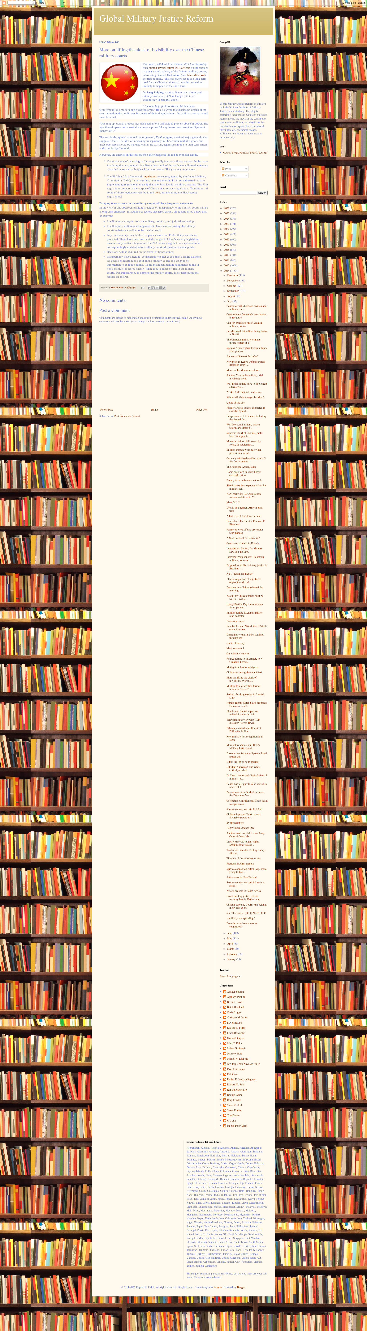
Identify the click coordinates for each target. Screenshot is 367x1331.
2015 (227, 265)
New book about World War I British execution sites (247, 627)
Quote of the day (236, 402)
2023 (227, 224)
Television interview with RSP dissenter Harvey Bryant (243, 721)
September (233, 291)
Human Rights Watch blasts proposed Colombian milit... (247, 704)
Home (154, 409)
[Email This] (150, 288)
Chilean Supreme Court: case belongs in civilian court (247, 906)
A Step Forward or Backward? (243, 538)
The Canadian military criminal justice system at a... (244, 341)
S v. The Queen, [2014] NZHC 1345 (246, 913)
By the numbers (235, 822)
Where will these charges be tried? (245, 397)
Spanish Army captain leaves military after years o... (247, 349)
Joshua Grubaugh (236, 1048)
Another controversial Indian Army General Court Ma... (246, 834)
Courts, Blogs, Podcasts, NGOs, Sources (245, 152)
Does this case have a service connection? (242, 924)
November (233, 280)
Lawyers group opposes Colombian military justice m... (246, 558)
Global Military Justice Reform (156, 18)
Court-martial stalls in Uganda (243, 543)
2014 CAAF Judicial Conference (244, 392)
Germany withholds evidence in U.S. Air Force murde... (246, 459)
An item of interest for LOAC (242, 356)
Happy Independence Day (240, 828)
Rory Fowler (234, 1100)
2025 (227, 213)
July (229, 301)
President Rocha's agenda (240, 863)
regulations (150, 176)
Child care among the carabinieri (244, 672)
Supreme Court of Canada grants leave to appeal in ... (244, 434)
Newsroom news (235, 621)
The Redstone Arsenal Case (241, 466)
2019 (227, 244)
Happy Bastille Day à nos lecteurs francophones (245, 605)
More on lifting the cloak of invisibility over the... (242, 679)
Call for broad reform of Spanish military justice (244, 324)
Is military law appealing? (241, 918)
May (230, 938)
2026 (227, 208)
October (232, 285)
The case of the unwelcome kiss (244, 858)
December (233, 275)
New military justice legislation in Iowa (245, 738)
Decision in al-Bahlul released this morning (245, 588)
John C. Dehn (234, 1043)
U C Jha (231, 1120)
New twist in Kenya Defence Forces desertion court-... (246, 363)
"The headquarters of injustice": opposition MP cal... (244, 580)
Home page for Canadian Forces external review (244, 473)
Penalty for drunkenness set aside (244, 480)
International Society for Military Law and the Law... (244, 550)
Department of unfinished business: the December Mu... (245, 793)
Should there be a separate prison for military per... (246, 487)
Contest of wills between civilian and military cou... (246, 307)
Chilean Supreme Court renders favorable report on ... (244, 815)
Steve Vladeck (235, 1105)
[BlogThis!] (153, 288)
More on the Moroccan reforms (243, 370)
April (230, 943)
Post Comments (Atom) (127, 416)
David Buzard (234, 1022)
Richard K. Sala (235, 1084)
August (231, 296)
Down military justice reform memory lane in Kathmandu (243, 897)
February (232, 954)
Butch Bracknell (235, 1007)
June (230, 933)
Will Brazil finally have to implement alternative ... (247, 385)
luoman (218, 1287)
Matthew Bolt (234, 1053)
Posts (227, 169)
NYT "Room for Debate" (240, 573)
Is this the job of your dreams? (243, 761)
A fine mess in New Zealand (242, 877)
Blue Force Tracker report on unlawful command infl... (242, 712)
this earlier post (196, 75)
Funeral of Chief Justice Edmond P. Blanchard (246, 522)
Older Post (201, 409)
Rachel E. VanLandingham (241, 1079)
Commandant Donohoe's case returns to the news (246, 315)
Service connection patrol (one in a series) (245, 884)
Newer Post (106, 409)
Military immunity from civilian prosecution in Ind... (244, 451)
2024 (227, 218)
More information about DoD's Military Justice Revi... (243, 746)
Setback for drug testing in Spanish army (245, 695)
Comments (230, 175)
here (157, 192)
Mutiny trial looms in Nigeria (242, 667)
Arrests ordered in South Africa (244, 891)
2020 (227, 239)
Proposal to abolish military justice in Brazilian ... (247, 566)
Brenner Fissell (235, 1002)
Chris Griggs (234, 1012)
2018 (227, 249)
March (231, 948)
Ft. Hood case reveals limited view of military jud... (247, 776)
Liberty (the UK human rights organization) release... (243, 843)
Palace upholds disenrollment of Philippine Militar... (244, 729)
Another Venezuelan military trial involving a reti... (245, 376)
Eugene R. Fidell (236, 1027)
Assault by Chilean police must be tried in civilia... (245, 597)
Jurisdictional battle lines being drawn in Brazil (247, 332)
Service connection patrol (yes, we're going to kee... (246, 870)
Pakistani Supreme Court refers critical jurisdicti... (243, 768)
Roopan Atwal (235, 1094)
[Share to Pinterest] (164, 288)
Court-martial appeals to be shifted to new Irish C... (247, 785)
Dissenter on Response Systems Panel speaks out (247, 754)
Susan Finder (234, 1110)
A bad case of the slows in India (244, 516)
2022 (227, 229)
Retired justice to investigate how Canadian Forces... (244, 660)
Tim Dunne (233, 1115)
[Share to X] (157, 288)
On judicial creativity (238, 653)
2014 (227, 271)
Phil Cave (232, 1074)
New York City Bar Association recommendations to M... (244, 495)
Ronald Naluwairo (237, 1089)
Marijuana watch (235, 648)
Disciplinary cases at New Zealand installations (245, 636)
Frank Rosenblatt (236, 1033)
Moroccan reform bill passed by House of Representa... (244, 442)
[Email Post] (142, 287)
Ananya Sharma (235, 991)
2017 (227, 255)
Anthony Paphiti (236, 997)
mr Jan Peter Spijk (237, 1125)
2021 (227, 234)
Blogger (241, 1287)
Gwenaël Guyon (235, 1038)
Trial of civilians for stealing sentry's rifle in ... (246, 851)
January (231, 959)
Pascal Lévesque (236, 1069)
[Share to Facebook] (160, 288)
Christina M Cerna (237, 1017)
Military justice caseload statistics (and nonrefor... (244, 614)
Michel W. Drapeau (237, 1058)
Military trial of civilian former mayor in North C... (243, 687)
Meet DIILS (233, 502)
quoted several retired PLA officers (169, 67)
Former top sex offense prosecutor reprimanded (245, 531)
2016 (227, 260)
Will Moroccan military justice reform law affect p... (243, 426)
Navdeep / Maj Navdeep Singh (243, 1064)
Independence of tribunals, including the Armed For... (246, 417)
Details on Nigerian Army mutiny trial (245, 509)
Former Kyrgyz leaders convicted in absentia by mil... (246, 409)
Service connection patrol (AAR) (244, 809)
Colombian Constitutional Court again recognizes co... (247, 802)
